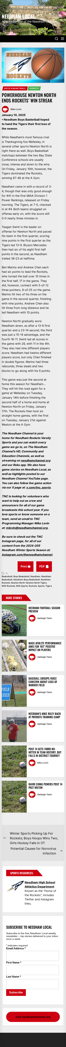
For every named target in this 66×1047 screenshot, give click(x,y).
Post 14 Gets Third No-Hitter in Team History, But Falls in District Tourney (45, 752)
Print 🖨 (25, 566)
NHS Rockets (8, 586)
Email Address (16, 948)
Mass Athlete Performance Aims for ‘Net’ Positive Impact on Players (45, 646)
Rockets (33, 586)
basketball (7, 576)
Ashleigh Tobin (44, 618)
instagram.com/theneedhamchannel (27, 554)
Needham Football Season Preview (44, 609)
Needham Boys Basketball (26, 579)
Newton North (18, 582)
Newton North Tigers (36, 582)
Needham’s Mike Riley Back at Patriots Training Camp (45, 715)
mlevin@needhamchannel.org (27, 528)
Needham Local (18, 16)
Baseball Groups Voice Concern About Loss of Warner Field (43, 681)
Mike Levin (16, 109)
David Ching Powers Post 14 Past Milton (45, 786)
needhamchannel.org (35, 460)
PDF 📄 (44, 566)
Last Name (13, 976)
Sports (34, 88)
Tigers (48, 586)
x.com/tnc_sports (38, 487)
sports (41, 586)
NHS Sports (22, 586)
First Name (13, 962)
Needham (35, 576)
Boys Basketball (15, 88)
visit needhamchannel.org (33, 1017)
